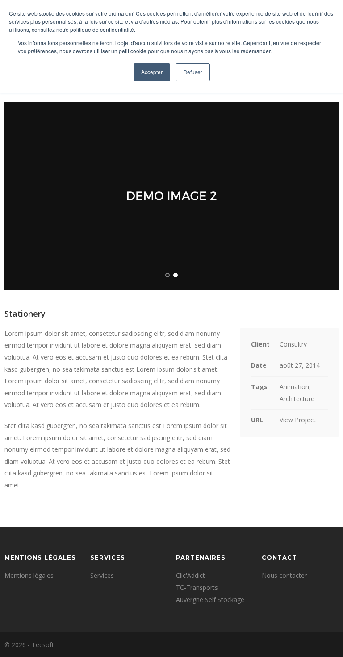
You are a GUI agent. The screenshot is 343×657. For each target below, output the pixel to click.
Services (102, 575)
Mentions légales (29, 575)
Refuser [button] (192, 72)
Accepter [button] (152, 72)
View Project (298, 419)
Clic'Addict (190, 575)
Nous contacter (284, 575)
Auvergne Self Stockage (210, 599)
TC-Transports (197, 587)
